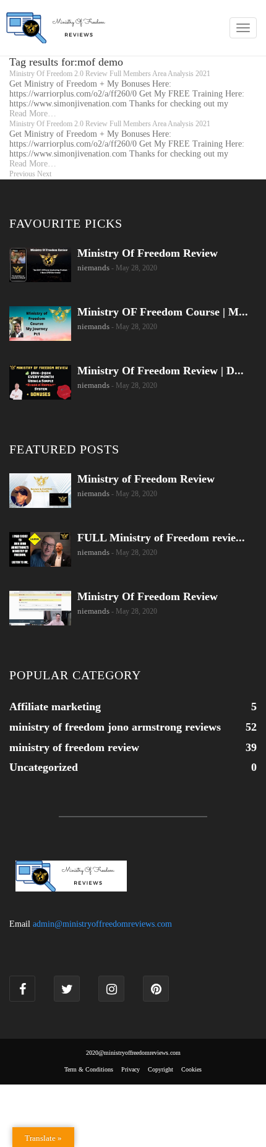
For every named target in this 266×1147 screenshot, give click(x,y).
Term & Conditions (88, 1069)
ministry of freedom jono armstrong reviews (115, 727)
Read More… (32, 113)
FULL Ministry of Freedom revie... (161, 537)
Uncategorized (43, 767)
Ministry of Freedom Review (146, 479)
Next (44, 174)
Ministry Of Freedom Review (147, 253)
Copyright (160, 1069)
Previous (22, 174)
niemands (93, 267)
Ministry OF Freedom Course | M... (162, 312)
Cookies (191, 1069)
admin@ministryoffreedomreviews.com (102, 924)
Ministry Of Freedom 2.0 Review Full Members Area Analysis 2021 (109, 73)
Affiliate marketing (55, 706)
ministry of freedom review (74, 747)
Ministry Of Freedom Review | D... (160, 370)
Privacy (130, 1069)
